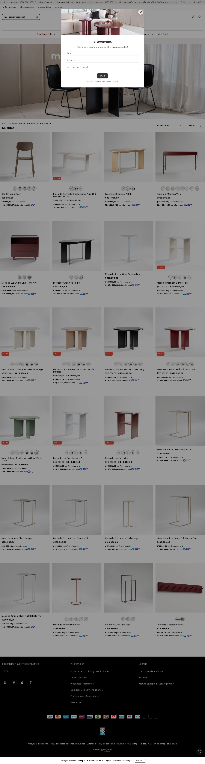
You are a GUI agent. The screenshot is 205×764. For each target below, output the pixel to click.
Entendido (140, 760)
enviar (102, 76)
